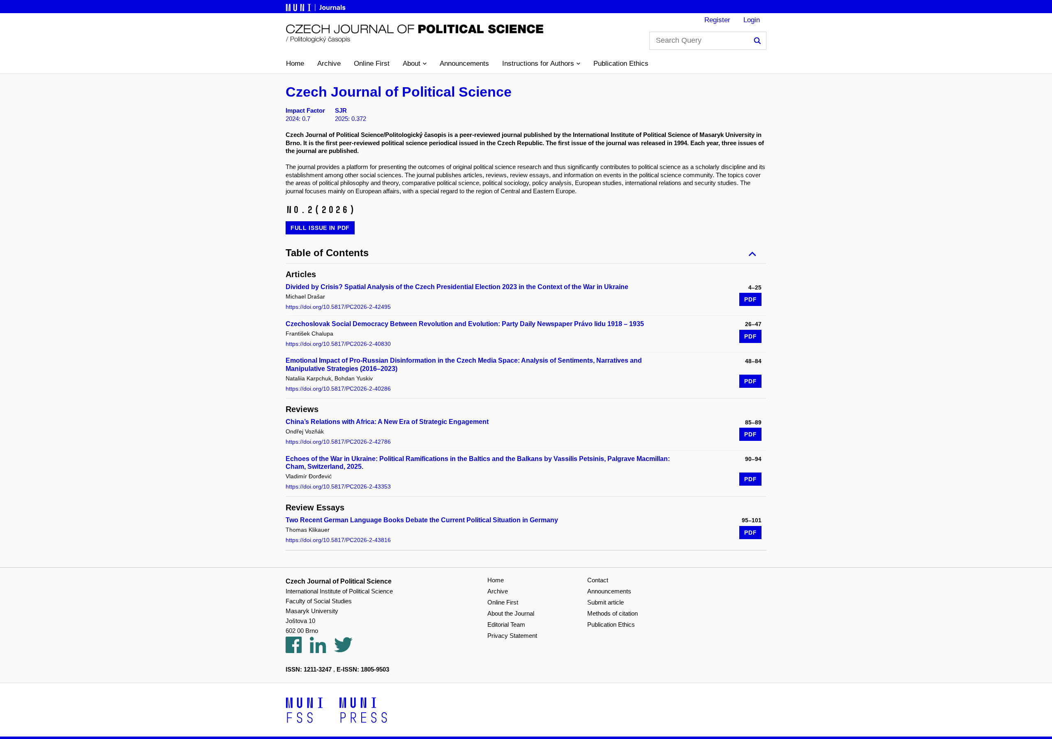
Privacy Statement (512, 635)
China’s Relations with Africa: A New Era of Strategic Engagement (387, 421)
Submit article (605, 602)
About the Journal (510, 613)
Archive (329, 63)
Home (295, 63)
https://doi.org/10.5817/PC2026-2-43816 (338, 540)
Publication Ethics (620, 63)
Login (751, 20)
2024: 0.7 (298, 118)
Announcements (464, 63)
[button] (415, 64)
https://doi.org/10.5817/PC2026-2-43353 (338, 486)
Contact (597, 580)
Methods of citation (612, 613)
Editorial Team (506, 624)
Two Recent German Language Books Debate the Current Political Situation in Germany (422, 520)
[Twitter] (347, 649)
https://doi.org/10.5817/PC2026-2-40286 (338, 388)
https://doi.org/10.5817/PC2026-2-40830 (338, 344)
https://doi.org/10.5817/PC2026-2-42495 (338, 306)
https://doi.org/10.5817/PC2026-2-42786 (338, 441)
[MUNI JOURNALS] (316, 6)
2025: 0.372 (350, 118)
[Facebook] (298, 649)
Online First (372, 63)
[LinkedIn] (322, 649)
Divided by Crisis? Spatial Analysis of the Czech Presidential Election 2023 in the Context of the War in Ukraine (457, 286)
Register (717, 20)
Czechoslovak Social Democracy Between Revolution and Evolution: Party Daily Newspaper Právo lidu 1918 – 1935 (465, 323)
